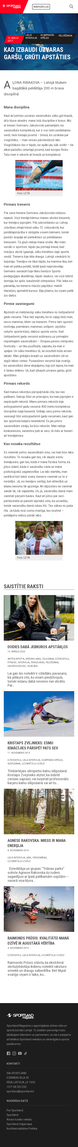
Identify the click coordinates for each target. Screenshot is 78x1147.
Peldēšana (65, 35)
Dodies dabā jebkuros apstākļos (38, 647)
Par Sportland (15, 1110)
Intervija (23, 662)
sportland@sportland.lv (20, 1091)
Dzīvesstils (62, 659)
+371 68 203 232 (17, 1086)
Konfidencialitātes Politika (22, 1128)
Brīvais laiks (33, 659)
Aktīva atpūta (16, 659)
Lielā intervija (31, 36)
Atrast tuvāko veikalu (19, 1119)
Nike (29, 857)
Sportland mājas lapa (19, 1124)
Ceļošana (48, 659)
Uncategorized (17, 666)
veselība (32, 666)
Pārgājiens (37, 662)
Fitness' (12, 662)
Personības (39, 857)
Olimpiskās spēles (47, 36)
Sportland (12, 1114)
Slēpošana (14, 763)
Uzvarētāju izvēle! (33, 763)
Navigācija (41, 6)
